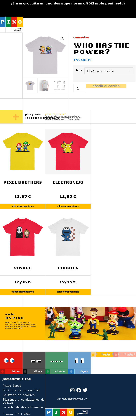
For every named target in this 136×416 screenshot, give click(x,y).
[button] (62, 38)
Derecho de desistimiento (23, 407)
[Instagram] (72, 390)
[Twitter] (85, 390)
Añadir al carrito (106, 86)
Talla (79, 70)
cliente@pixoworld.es (72, 399)
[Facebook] (78, 390)
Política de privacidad (21, 390)
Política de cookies (18, 395)
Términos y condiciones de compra (24, 401)
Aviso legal (12, 385)
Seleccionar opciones (22, 206)
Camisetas (81, 37)
